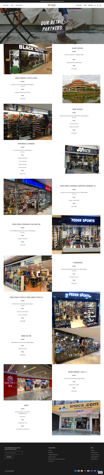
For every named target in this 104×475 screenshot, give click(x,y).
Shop (12, 5)
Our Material (79, 5)
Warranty (51, 452)
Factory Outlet (19, 5)
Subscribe (9, 457)
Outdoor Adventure (53, 454)
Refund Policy (94, 459)
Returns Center (52, 457)
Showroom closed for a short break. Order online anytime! (52, 1)
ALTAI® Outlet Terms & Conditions (57, 459)
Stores (85, 5)
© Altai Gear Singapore (9, 471)
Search (92, 450)
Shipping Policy (95, 457)
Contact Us (51, 461)
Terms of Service (95, 454)
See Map (23, 86)
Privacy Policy (94, 452)
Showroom (90, 5)
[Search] (97, 5)
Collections (6, 5)
